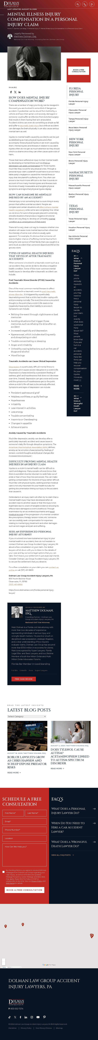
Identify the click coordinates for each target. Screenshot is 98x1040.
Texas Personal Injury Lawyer (78, 220)
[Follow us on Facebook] (20, 1017)
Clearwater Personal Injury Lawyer (77, 111)
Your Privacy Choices (44, 1028)
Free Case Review (24, 679)
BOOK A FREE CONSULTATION (78, 71)
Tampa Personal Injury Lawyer (78, 120)
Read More (13, 773)
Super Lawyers (41, 670)
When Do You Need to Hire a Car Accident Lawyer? (68, 827)
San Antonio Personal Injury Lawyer (78, 237)
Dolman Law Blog (20, 28)
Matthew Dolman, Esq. (25, 36)
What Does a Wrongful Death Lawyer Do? (69, 844)
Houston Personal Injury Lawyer (79, 228)
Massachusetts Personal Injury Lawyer (79, 186)
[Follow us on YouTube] (38, 1017)
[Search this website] (77, 4)
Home (9, 28)
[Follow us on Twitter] (15, 1017)
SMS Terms (10, 883)
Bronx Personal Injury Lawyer (78, 162)
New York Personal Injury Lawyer (77, 153)
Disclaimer (12, 1028)
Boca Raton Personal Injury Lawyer (78, 128)
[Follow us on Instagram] (32, 1017)
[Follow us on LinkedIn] (26, 1017)
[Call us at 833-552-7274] (84, 4)
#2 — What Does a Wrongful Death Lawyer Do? (78, 403)
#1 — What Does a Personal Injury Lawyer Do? (78, 263)
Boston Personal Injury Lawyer (79, 195)
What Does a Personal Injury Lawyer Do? (68, 811)
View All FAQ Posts (61, 855)
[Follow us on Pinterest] (44, 1017)
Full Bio (14, 670)
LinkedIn (23, 670)
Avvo (31, 670)
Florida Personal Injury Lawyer (78, 102)
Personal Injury (33, 28)
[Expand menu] (91, 4)
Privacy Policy (36, 881)
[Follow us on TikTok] (9, 1017)
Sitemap (59, 1028)
